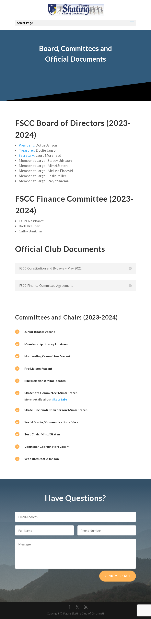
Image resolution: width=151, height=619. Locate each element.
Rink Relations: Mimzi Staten (45, 380)
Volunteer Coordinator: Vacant (47, 446)
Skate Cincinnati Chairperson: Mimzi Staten (55, 410)
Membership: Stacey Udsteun (46, 344)
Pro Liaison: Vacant (38, 368)
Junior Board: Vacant (39, 331)
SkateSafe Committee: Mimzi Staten (50, 393)
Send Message (117, 576)
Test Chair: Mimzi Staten (42, 434)
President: (27, 145)
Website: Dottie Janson (41, 459)
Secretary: (27, 155)
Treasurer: (27, 150)
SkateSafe (59, 399)
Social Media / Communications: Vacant (53, 422)
